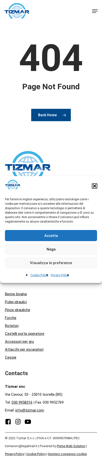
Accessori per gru (19, 341)
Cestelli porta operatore (24, 333)
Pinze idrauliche (17, 310)
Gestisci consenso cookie (67, 454)
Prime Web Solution (71, 446)
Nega (51, 249)
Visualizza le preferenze (51, 263)
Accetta (51, 235)
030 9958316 (22, 402)
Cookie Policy (39, 275)
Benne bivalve (16, 294)
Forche (10, 318)
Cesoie (10, 357)
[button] (94, 186)
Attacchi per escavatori (24, 349)
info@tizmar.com (29, 410)
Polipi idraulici (16, 302)
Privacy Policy (60, 275)
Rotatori (12, 325)
